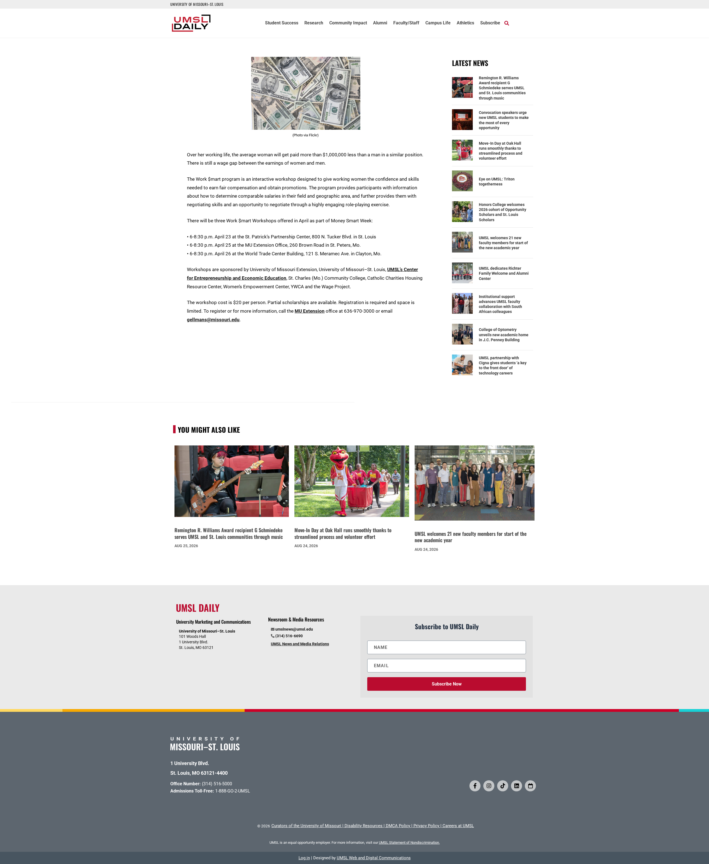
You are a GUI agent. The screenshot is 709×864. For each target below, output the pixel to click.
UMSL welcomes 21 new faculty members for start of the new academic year (503, 243)
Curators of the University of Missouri (306, 825)
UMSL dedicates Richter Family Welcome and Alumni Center (504, 273)
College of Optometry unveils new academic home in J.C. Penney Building (503, 334)
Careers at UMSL (458, 825)
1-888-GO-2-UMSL (232, 791)
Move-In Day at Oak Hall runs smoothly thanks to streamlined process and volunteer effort (500, 151)
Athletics (465, 23)
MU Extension (310, 311)
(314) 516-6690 (289, 636)
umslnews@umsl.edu (294, 629)
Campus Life (438, 23)
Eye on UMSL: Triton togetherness (497, 181)
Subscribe (490, 23)
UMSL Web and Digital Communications (374, 857)
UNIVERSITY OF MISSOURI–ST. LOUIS (196, 4)
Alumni (380, 23)
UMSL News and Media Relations (300, 644)
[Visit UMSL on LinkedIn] (516, 785)
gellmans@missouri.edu (213, 319)
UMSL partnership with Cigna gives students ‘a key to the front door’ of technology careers (502, 365)
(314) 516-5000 (217, 783)
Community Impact (348, 23)
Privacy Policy (426, 825)
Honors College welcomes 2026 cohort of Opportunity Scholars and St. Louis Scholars (502, 212)
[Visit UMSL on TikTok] (502, 785)
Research (313, 23)
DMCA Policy (398, 825)
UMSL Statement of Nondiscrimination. (409, 842)
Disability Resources (363, 825)
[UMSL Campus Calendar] (530, 785)
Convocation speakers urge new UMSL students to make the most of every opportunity (504, 120)
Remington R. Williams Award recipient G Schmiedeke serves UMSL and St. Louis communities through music (502, 88)
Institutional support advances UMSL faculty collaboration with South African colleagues (500, 304)
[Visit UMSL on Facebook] (475, 785)
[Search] (506, 23)
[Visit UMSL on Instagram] (488, 785)
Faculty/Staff (406, 23)
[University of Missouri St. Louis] (205, 748)
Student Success (281, 23)
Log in (304, 857)
